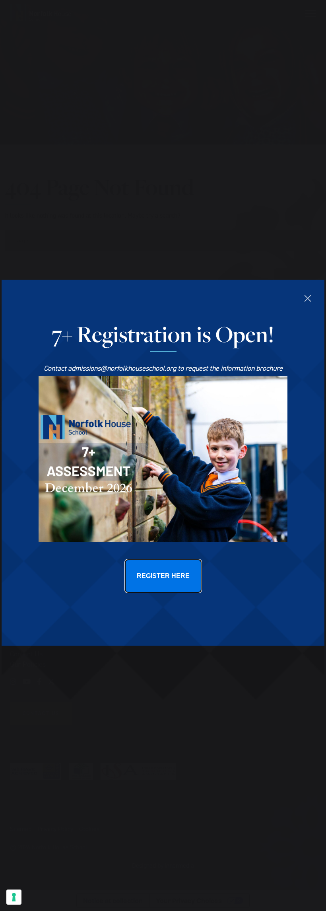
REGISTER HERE (163, 575)
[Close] (307, 298)
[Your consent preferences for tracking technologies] (13, 897)
